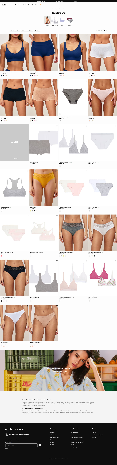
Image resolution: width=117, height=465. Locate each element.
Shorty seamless (33, 117)
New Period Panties (60, 1)
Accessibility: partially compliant (77, 442)
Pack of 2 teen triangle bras (65, 162)
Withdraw (52, 439)
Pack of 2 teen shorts (93, 162)
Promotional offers (74, 432)
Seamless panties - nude (35, 342)
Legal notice (73, 434)
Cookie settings (74, 447)
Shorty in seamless (92, 72)
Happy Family (77, 1)
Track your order (53, 434)
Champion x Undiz (41, 1)
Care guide (94, 437)
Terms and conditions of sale (77, 437)
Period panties (4, 342)
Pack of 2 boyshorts (34, 162)
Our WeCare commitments (97, 434)
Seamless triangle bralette (6, 72)
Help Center (52, 432)
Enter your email (8, 442)
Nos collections (62, 8)
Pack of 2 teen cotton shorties (7, 252)
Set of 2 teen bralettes (5, 207)
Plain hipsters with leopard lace (65, 252)
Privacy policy (73, 439)
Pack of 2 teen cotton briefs (65, 207)
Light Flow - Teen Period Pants (65, 117)
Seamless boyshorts (34, 72)
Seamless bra (62, 72)
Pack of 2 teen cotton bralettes (36, 252)
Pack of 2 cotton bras (92, 297)
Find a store (52, 442)
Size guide (52, 444)
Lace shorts (32, 207)
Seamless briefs (91, 117)
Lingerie (57, 8)
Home (53, 8)
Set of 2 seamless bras (34, 297)
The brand (94, 432)
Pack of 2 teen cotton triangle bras (66, 297)
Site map (72, 444)
